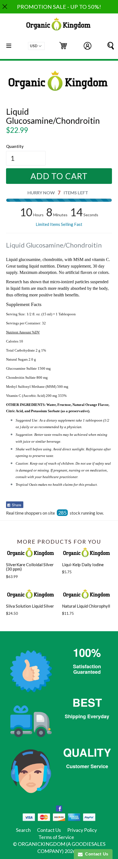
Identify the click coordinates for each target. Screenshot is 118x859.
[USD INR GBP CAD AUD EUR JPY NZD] (36, 46)
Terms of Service (56, 837)
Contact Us (49, 830)
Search (23, 830)
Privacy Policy (82, 830)
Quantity (15, 146)
